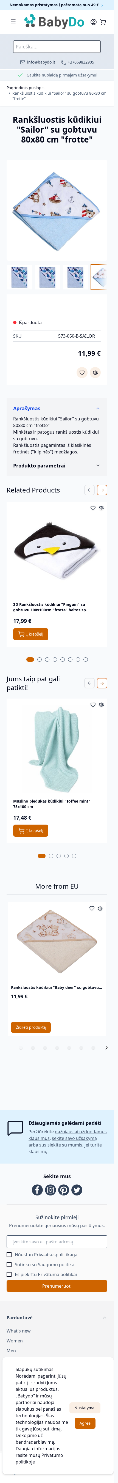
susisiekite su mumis (60, 1145)
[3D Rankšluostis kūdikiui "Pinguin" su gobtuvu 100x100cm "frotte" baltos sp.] (57, 552)
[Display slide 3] (45, 1048)
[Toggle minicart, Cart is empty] (103, 22)
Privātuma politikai (57, 1274)
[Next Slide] (102, 490)
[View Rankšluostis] (75, 277)
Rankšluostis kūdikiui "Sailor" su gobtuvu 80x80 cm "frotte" (59, 96)
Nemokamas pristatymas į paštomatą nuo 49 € (55, 4)
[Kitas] (106, 1047)
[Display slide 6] (81, 1048)
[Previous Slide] (89, 490)
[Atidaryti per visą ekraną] (57, 210)
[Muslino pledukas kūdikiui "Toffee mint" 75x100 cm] (57, 749)
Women (15, 1341)
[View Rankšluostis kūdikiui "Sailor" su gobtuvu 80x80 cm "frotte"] (19, 277)
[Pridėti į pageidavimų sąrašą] (82, 372)
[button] (57, 1317)
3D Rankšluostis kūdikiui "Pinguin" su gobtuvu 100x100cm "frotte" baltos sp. (50, 607)
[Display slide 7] (93, 1048)
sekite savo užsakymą (74, 1138)
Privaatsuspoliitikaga (55, 1255)
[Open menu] (13, 21)
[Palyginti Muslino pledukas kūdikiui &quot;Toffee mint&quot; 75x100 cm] (101, 704)
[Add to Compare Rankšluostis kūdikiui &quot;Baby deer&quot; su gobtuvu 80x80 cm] (100, 908)
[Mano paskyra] (93, 22)
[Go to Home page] (54, 22)
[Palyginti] (95, 372)
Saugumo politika (56, 1265)
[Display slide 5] (69, 1048)
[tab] (30, 659)
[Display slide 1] (21, 1048)
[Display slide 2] (33, 1048)
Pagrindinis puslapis (25, 87)
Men (11, 1351)
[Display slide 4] (57, 1048)
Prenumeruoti (57, 1286)
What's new (19, 1331)
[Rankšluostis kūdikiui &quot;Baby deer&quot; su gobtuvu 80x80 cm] (57, 942)
